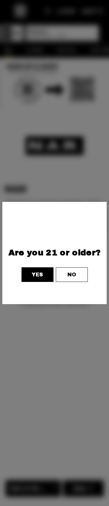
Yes (37, 275)
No (71, 275)
